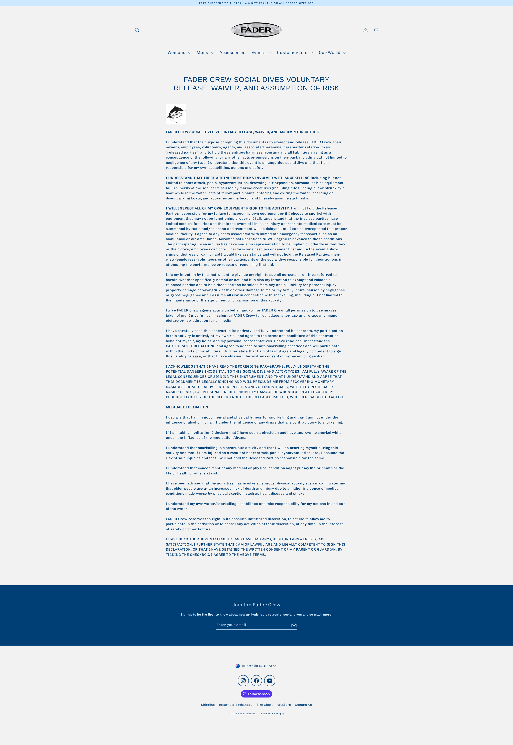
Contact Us (303, 705)
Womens (177, 52)
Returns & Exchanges (235, 705)
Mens (202, 52)
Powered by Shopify (273, 713)
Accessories (232, 52)
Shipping (208, 705)
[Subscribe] (293, 625)
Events (259, 52)
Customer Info (293, 52)
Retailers (284, 705)
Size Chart (264, 705)
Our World (330, 52)
